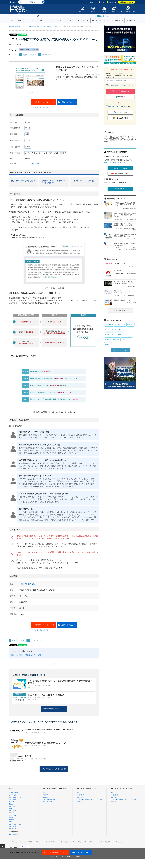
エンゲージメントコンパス (128, 11)
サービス (30, 20)
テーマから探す (13, 793)
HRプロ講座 (12, 810)
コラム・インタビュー (82, 20)
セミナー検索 (12, 799)
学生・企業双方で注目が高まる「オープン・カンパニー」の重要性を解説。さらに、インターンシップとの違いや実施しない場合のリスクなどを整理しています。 (120, 138)
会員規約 (123, 85)
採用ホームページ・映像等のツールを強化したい (53, 182)
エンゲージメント (120, 324)
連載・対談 (12, 806)
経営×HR (114, 11)
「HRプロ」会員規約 (104, 842)
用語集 (11, 804)
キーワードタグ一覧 (120, 350)
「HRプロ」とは (13, 842)
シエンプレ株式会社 (32, 163)
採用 (12, 655)
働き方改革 (130, 324)
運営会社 (38, 842)
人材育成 (45, 795)
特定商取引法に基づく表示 (86, 842)
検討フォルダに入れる (68, 102)
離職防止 (107, 344)
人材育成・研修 (81, 795)
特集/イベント (13, 808)
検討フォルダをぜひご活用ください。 (116, 162)
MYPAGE (103, 2)
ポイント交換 (12, 828)
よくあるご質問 (27, 842)
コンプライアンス (126, 339)
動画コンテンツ (130, 20)
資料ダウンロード (45, 20)
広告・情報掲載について (67, 842)
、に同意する (120, 85)
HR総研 (104, 11)
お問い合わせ (118, 842)
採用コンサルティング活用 (50, 26)
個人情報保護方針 (50, 842)
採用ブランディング (29, 55)
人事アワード (93, 11)
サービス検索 (12, 795)
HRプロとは (112, 2)
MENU (14, 2)
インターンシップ (110, 334)
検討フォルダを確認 (120, 168)
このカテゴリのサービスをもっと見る (54, 769)
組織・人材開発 (13, 834)
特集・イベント (96, 20)
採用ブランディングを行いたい (84, 181)
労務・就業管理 (47, 801)
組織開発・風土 (47, 797)
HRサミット (82, 11)
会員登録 (127, 2)
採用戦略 (19, 655)
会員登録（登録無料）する (120, 91)
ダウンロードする (43, 102)
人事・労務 (80, 797)
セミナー (60, 20)
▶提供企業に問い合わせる (39, 107)
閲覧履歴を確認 (120, 189)
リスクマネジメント (48, 55)
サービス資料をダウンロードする (55, 852)
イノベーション (119, 329)
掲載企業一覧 (12, 826)
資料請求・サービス (34, 26)
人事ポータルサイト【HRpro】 (18, 26)
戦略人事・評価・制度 (49, 799)
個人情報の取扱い (113, 85)
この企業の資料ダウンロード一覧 (54, 709)
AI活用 (119, 334)
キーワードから (16, 20)
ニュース (71, 20)
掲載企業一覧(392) (120, 310)
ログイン (94, 2)
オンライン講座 (108, 20)
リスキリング (109, 329)
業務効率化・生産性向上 (112, 339)
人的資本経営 (109, 324)
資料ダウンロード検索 (15, 797)
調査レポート (119, 20)
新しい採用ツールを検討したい (23, 181)
